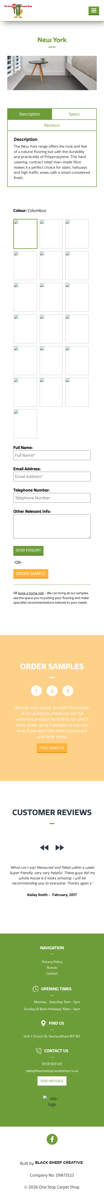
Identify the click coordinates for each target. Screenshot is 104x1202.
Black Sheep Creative (59, 1163)
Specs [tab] (74, 114)
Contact (52, 973)
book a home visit (31, 593)
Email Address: (27, 468)
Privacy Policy (52, 962)
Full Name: (23, 447)
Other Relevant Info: (32, 511)
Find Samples (52, 748)
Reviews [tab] (52, 125)
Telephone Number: (31, 490)
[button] (94, 11)
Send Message (52, 1081)
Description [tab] (29, 114)
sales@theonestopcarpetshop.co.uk (52, 1071)
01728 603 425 (52, 1064)
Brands (52, 968)
